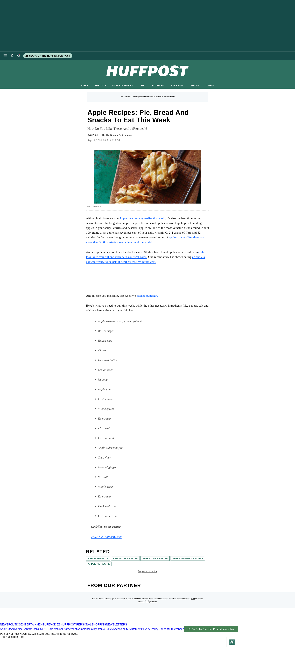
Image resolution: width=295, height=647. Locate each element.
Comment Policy (87, 629)
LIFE (142, 85)
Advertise (17, 629)
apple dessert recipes (187, 558)
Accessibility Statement (127, 629)
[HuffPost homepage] (44, 621)
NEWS (84, 85)
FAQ (193, 598)
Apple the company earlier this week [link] (142, 218)
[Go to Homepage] (232, 642)
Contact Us (29, 629)
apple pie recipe (99, 563)
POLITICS (100, 85)
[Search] (18, 55)
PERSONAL (177, 85)
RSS (39, 629)
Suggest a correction (147, 571)
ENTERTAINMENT (122, 85)
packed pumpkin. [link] (147, 295)
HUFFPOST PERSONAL (76, 624)
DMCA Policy (105, 629)
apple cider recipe (155, 558)
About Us (5, 629)
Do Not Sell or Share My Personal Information (211, 629)
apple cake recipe (125, 558)
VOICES (194, 85)
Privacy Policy (149, 629)
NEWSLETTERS (116, 624)
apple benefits (98, 558)
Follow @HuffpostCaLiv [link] (106, 537)
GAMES (210, 85)
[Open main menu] (5, 56)
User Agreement (67, 629)
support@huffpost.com (147, 601)
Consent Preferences (171, 629)
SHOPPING (157, 85)
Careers (52, 629)
